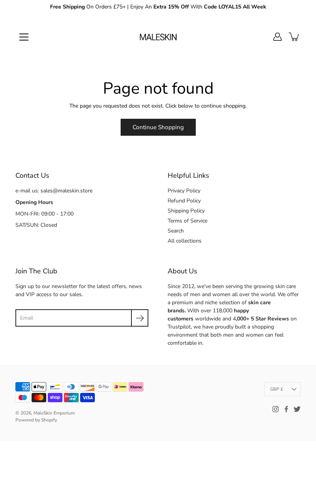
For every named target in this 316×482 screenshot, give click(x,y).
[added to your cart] (294, 36)
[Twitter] (297, 409)
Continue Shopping (158, 127)
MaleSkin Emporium (54, 413)
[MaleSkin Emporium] (158, 36)
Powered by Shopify (36, 420)
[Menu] (23, 37)
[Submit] (139, 318)
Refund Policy (184, 200)
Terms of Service (187, 220)
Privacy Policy (184, 190)
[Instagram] (275, 409)
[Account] (277, 36)
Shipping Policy (186, 210)
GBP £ (276, 389)
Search (176, 230)
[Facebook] (286, 409)
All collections (185, 240)
